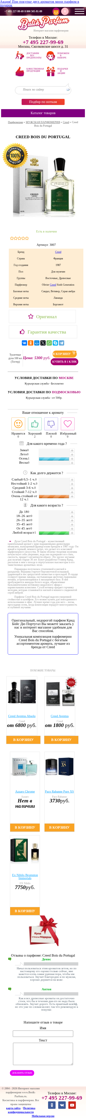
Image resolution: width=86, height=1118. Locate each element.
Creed (58, 251)
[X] (43, 343)
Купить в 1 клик (64, 361)
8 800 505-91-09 (33, 11)
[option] (24, 710)
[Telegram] (61, 343)
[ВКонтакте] (24, 343)
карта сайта (13, 1108)
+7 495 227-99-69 (14, 11)
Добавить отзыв (22, 1073)
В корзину (62, 354)
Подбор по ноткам (43, 102)
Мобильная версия (43, 1116)
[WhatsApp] (49, 343)
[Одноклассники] (30, 343)
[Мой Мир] (36, 343)
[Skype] (55, 343)
